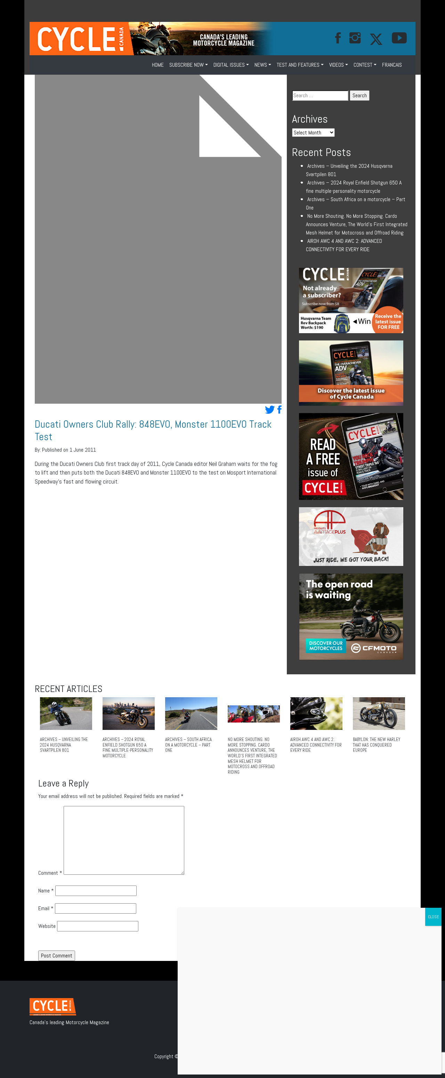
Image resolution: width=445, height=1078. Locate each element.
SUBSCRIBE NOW (186, 64)
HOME (158, 64)
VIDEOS (336, 64)
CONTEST (363, 64)
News (260, 64)
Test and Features (298, 64)
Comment (50, 873)
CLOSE (433, 917)
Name (46, 890)
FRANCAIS (392, 64)
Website (47, 926)
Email (46, 908)
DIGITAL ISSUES (229, 64)
